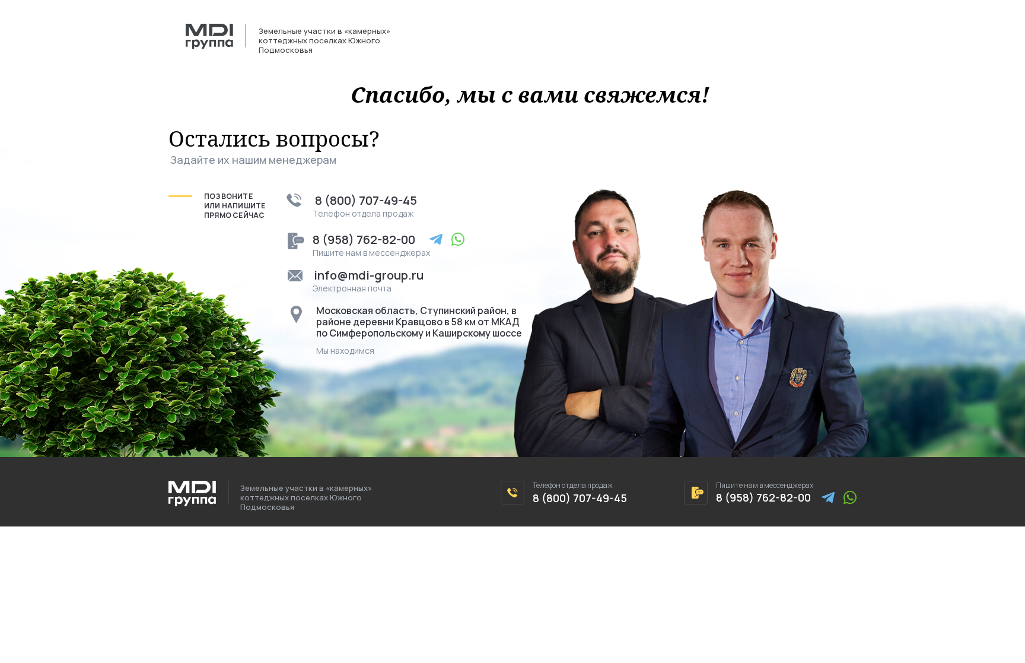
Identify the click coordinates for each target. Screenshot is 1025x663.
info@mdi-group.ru (369, 275)
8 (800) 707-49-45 (366, 200)
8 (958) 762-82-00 (364, 239)
